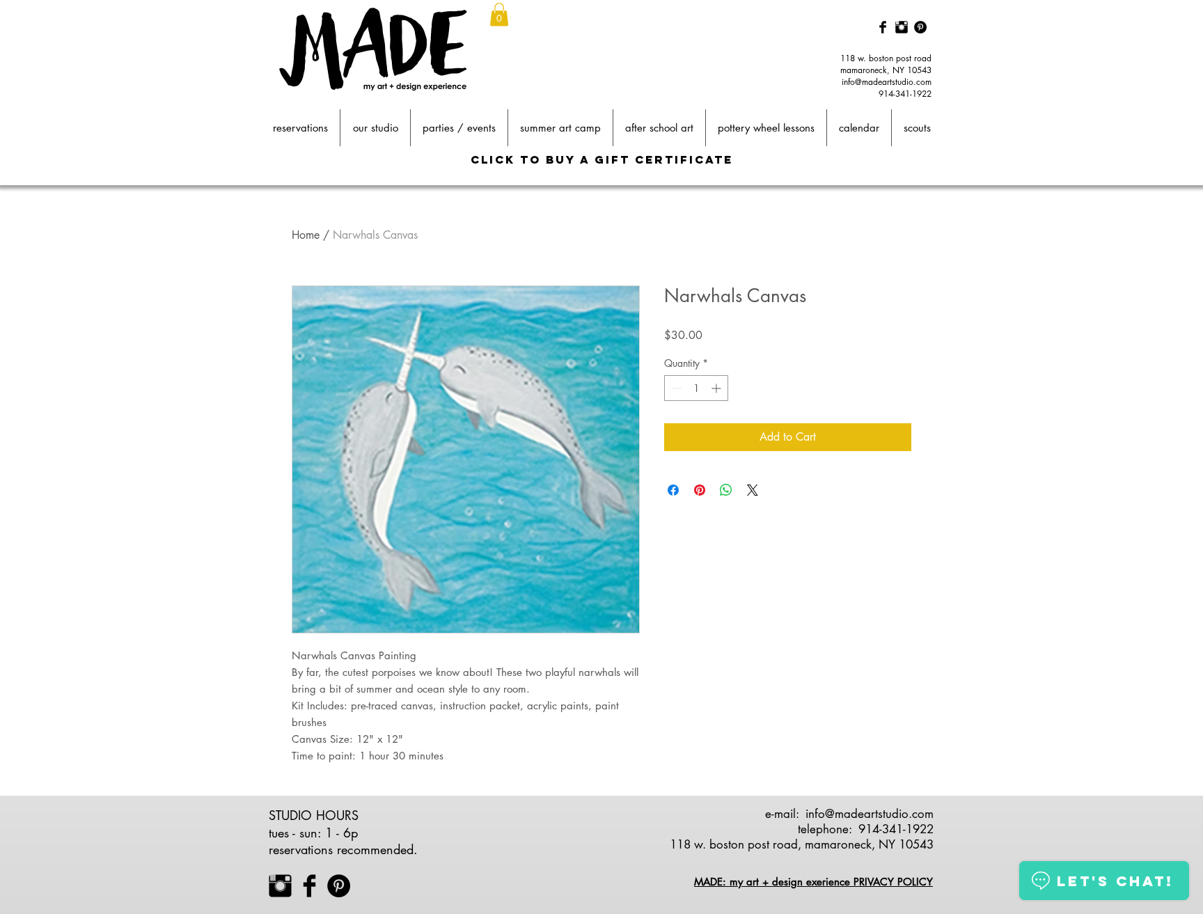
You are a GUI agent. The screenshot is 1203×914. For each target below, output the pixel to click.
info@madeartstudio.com (886, 82)
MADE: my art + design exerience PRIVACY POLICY (813, 881)
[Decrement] (675, 388)
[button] (499, 14)
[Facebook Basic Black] (882, 27)
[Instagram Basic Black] (901, 27)
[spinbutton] (696, 388)
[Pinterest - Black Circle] (920, 27)
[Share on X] (752, 490)
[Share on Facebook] (673, 490)
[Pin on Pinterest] (699, 490)
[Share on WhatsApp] (726, 490)
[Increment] (717, 388)
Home (306, 235)
